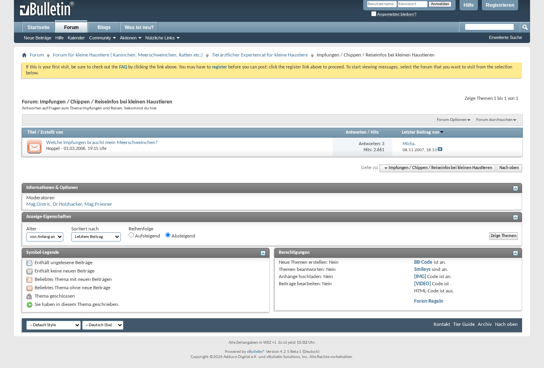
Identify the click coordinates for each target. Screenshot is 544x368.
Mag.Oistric (38, 204)
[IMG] (420, 276)
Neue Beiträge (37, 37)
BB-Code (423, 262)
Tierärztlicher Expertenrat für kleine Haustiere (260, 55)
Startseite (38, 27)
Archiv (485, 324)
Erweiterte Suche (505, 37)
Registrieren (500, 5)
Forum (71, 27)
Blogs (104, 27)
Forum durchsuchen (494, 120)
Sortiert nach (85, 229)
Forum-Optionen (452, 120)
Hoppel (53, 148)
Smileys (422, 269)
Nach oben (509, 168)
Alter (31, 229)
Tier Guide (464, 324)
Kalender (76, 37)
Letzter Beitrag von (420, 132)
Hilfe (469, 5)
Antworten (356, 132)
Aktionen (128, 37)
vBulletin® (256, 352)
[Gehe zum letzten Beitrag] (440, 150)
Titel (31, 132)
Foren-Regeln (428, 301)
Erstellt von (52, 132)
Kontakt (442, 324)
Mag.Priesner (98, 204)
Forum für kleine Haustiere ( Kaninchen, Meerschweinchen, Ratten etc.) (128, 55)
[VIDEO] (422, 283)
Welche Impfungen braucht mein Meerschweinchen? (102, 142)
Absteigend (182, 236)
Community (100, 37)
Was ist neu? (139, 27)
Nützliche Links (160, 37)
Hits (375, 132)
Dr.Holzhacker (67, 204)
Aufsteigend (147, 236)
